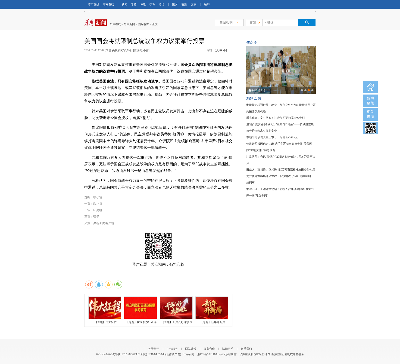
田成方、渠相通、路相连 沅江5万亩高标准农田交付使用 (280, 169)
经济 (207, 4)
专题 (134, 4)
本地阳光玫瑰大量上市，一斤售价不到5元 (272, 137)
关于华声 (153, 348)
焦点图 (251, 42)
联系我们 (246, 348)
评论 (143, 4)
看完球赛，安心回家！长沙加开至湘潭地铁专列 (275, 117)
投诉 (152, 4)
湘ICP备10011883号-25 (211, 354)
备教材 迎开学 (257, 90)
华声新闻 (129, 24)
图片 (175, 4)
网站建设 (190, 348)
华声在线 (93, 4)
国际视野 (143, 24)
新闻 (124, 4)
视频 (184, 4)
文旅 (193, 4)
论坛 (161, 4)
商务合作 (209, 348)
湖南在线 (108, 4)
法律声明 (227, 348)
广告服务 (172, 348)
